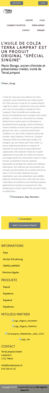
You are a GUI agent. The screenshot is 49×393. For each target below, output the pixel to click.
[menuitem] (41, 30)
